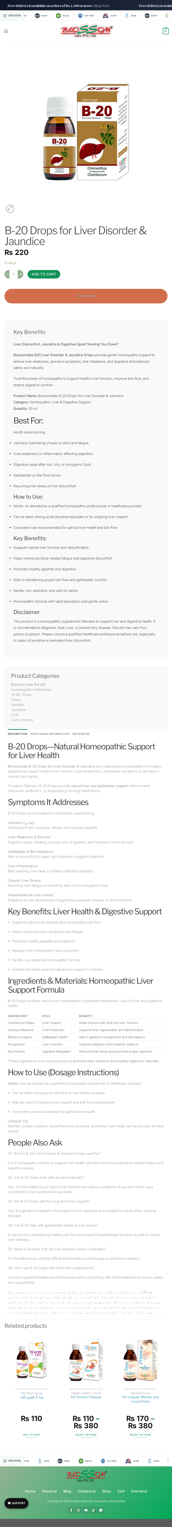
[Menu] (6, 31)
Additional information (49, 733)
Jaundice (15, 823)
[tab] (17, 734)
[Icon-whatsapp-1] (101, 1510)
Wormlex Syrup (31, 1395)
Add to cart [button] (31, 1434)
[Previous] (7, 1390)
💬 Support (16, 1503)
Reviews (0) (81, 733)
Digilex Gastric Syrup (86, 1395)
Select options (86, 1434)
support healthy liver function (50, 771)
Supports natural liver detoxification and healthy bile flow (56, 922)
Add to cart (44, 274)
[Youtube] (86, 1510)
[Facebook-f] (71, 1510)
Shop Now (116, 5)
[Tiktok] (93, 1510)
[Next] (165, 1390)
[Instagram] (78, 1510)
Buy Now (85, 296)
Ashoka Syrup (140, 1397)
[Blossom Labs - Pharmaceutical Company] (86, 31)
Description (17, 733)
